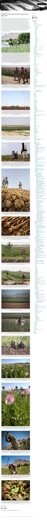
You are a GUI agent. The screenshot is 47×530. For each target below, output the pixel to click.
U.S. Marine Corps (38, 207)
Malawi (35, 103)
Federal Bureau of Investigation (39, 252)
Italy (34, 92)
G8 (34, 77)
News (34, 330)
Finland (35, 75)
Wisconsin (36, 321)
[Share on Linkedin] (5, 508)
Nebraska (36, 284)
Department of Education (38, 221)
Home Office (36, 145)
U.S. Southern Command (39, 216)
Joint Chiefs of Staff (38, 184)
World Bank (35, 328)
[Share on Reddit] (4, 508)
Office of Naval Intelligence (40, 211)
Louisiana (36, 269)
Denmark (35, 68)
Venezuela (35, 325)
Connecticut (36, 170)
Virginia (36, 315)
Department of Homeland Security (40, 225)
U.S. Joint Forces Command (39, 206)
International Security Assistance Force (11, 510)
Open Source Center (39, 302)
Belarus (35, 50)
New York (36, 289)
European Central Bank (38, 72)
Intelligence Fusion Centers (40, 231)
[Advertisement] (17, 515)
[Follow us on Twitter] (34, 18)
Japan (35, 93)
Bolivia (35, 55)
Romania (35, 126)
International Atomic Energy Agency (40, 147)
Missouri (36, 275)
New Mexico (36, 288)
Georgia (35, 78)
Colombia (35, 63)
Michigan (35, 106)
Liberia (36, 34)
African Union (37, 25)
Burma (35, 58)
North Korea (36, 111)
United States (8, 12)
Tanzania (36, 43)
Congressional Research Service (39, 169)
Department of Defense (38, 175)
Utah (35, 313)
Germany (35, 79)
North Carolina (37, 292)
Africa (35, 24)
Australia (35, 47)
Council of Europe (36, 65)
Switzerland (35, 136)
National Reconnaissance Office (40, 191)
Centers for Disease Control (39, 164)
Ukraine (35, 141)
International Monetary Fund (38, 86)
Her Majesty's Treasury (38, 144)
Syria (34, 137)
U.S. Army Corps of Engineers (40, 200)
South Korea (36, 133)
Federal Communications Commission (40, 255)
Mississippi (36, 274)
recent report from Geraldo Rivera (7, 23)
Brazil (35, 57)
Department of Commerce (38, 174)
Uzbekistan (35, 323)
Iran (34, 87)
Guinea (36, 32)
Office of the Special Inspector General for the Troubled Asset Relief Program (40, 246)
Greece (35, 80)
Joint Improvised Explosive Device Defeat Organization (40, 186)
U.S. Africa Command (39, 196)
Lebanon (35, 99)
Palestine (35, 117)
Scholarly (35, 129)
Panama (35, 118)
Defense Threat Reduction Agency (40, 182)
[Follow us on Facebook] (33, 18)
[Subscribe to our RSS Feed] (36, 18)
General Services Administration (39, 261)
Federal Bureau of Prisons (38, 254)
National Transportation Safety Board (40, 283)
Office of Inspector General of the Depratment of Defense (40, 195)
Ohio (35, 303)
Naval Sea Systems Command (41, 210)
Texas (36, 309)
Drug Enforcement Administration (40, 239)
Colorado (36, 167)
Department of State (38, 240)
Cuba (35, 66)
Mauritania (36, 37)
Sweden (35, 135)
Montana (36, 276)
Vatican (35, 324)
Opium (18, 510)
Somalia (36, 41)
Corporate (35, 64)
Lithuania (35, 101)
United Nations (36, 146)
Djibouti (36, 28)
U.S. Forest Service (38, 173)
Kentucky (36, 268)
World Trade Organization (37, 329)
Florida (36, 259)
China (35, 62)
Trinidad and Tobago (37, 139)
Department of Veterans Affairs (40, 183)
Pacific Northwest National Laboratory (40, 306)
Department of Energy (38, 222)
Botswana (36, 26)
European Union (36, 71)
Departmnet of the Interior (38, 249)
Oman (35, 113)
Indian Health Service (39, 224)
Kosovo (35, 95)
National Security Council (39, 320)
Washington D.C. (37, 317)
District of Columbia (38, 250)
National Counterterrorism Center (40, 300)
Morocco (36, 38)
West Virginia (37, 318)
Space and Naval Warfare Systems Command (40, 213)
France (35, 76)
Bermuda (35, 52)
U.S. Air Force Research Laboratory (40, 198)
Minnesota (36, 273)
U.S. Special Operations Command (40, 217)
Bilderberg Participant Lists (39, 54)
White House (37, 319)
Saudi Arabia (36, 128)
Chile (35, 61)
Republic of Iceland (36, 125)
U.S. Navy (37, 208)
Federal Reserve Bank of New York (40, 257)
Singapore (35, 130)
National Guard (37, 279)
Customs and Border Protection (40, 226)
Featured (35, 331)
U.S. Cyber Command (40, 219)
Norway (35, 112)
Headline (35, 333)
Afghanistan (3, 12)
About (40, 4)
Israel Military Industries (38, 91)
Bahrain (35, 48)
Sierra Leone (36, 40)
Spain (35, 134)
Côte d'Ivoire (37, 27)
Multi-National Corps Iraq (39, 187)
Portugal (35, 123)
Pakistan (35, 116)
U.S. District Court (37, 312)
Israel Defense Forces (38, 90)
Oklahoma (36, 304)
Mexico (35, 105)
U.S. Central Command (39, 202)
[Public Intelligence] (12, 4)
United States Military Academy (40, 220)
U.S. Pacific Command (39, 215)
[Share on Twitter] (2, 508)
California (36, 161)
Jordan (35, 94)
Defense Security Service (39, 181)
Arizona (36, 155)
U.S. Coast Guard (38, 203)
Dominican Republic (37, 69)
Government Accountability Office (39, 263)
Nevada (36, 285)
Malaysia (35, 104)
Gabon (36, 31)
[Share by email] (6, 508)
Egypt (36, 29)
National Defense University (40, 188)
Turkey (35, 140)
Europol (36, 73)
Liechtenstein (36, 100)
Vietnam (35, 327)
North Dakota (37, 293)
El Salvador (35, 70)
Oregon (36, 305)
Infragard (37, 253)
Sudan (36, 42)
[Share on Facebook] (1, 508)
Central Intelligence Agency (39, 165)
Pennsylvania (37, 307)
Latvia (35, 98)
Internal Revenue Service (39, 244)
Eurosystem (36, 74)
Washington (36, 316)
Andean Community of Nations (38, 46)
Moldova (35, 107)
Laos (34, 97)
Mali (35, 36)
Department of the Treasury (39, 241)
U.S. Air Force (38, 197)
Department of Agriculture (38, 172)
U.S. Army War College (39, 201)
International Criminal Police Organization (40, 85)
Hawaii (36, 264)
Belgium (35, 51)
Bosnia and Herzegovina (37, 56)
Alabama (36, 153)
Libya (36, 35)
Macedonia (35, 102)
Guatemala (35, 81)
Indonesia (35, 84)
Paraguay (35, 119)
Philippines (35, 121)
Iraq (34, 88)
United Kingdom (36, 143)
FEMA (36, 258)
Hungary (35, 82)
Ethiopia (36, 30)
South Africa (35, 132)
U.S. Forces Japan (38, 205)
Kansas (36, 267)
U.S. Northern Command (39, 214)
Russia (35, 127)
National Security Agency (39, 192)
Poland (35, 122)
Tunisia (36, 44)
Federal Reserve (37, 256)
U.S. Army (37, 199)
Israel (35, 89)
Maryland (36, 270)
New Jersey (36, 287)
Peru (34, 120)
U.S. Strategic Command (39, 218)
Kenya (36, 33)
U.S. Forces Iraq (38, 204)
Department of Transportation (39, 248)
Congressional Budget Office (39, 168)
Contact (43, 4)
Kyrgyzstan (35, 96)
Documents (34, 22)
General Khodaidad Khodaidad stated (23, 26)
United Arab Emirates (37, 142)
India (35, 83)
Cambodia (35, 59)
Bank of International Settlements (39, 49)
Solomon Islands (36, 131)
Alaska (36, 154)
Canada (35, 60)
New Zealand (36, 109)
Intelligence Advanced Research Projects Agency (40, 297)
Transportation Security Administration (39, 235)
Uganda (36, 45)
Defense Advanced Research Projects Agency (40, 177)
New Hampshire (37, 286)
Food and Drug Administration (39, 260)
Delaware (36, 171)
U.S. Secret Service (38, 236)
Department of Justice (38, 238)
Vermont (36, 314)
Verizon (35, 326)
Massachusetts (37, 271)
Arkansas (36, 156)
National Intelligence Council (40, 301)
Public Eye (34, 332)
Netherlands (35, 108)
